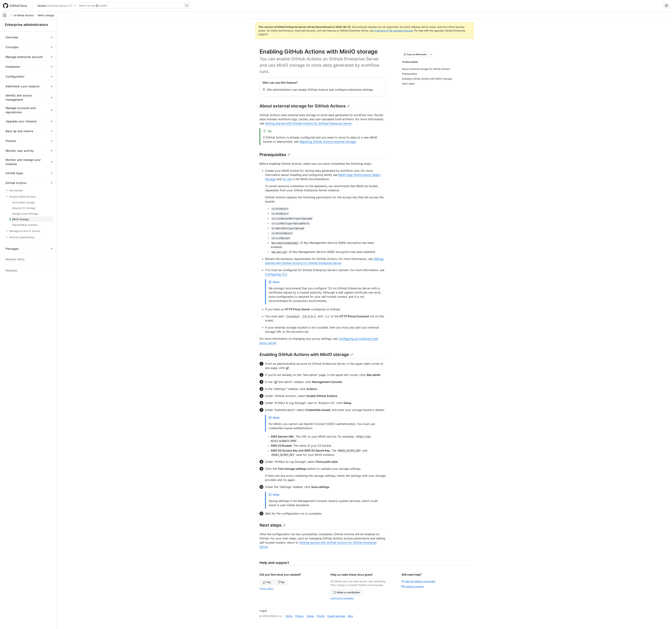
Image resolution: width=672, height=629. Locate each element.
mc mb (286, 179)
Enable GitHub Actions (21, 15)
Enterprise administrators (26, 25)
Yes (268, 582)
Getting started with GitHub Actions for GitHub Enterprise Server (308, 123)
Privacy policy (267, 588)
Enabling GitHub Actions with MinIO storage (304, 354)
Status (310, 615)
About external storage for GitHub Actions (303, 106)
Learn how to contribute (342, 598)
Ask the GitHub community (420, 581)
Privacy (299, 615)
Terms (288, 615)
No (282, 582)
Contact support (414, 586)
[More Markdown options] (431, 54)
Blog (350, 615)
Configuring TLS (276, 274)
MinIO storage (46, 15)
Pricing (321, 615)
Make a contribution (348, 592)
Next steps (270, 525)
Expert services (336, 615)
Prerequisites (273, 154)
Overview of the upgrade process (393, 30)
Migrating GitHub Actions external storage (327, 141)
